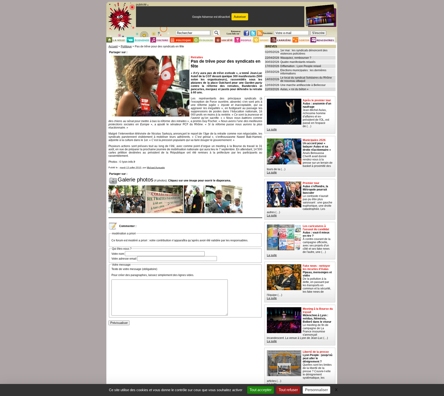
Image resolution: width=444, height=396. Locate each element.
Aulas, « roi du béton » (294, 89)
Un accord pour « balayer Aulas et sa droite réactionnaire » (317, 146)
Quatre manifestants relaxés (297, 62)
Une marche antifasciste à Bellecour (303, 85)
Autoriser (240, 16)
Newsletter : (268, 33)
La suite (272, 129)
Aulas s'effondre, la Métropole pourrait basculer (315, 189)
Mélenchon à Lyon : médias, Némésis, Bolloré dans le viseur (317, 318)
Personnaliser (316, 390)
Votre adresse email (123, 258)
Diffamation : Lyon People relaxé (300, 66)
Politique (126, 46)
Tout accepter (260, 390)
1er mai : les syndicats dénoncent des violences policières (303, 52)
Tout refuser (288, 390)
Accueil (113, 46)
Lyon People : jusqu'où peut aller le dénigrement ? (317, 358)
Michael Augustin (156, 167)
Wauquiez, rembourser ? (295, 57)
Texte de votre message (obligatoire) (134, 269)
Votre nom (117, 253)
